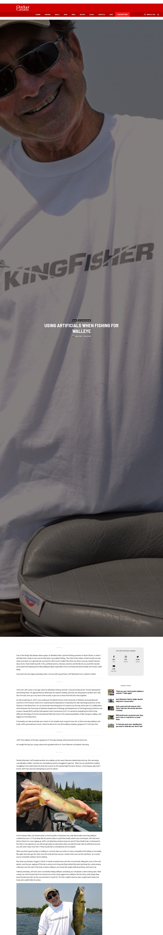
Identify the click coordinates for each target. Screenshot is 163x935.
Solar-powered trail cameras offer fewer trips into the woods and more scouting (129, 708)
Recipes (82, 14)
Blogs (92, 14)
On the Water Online (84, 320)
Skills (57, 14)
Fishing (37, 14)
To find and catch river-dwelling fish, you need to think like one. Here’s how (129, 725)
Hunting (47, 14)
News (73, 14)
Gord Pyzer (78, 336)
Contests (101, 14)
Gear (65, 14)
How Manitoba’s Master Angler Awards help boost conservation (129, 700)
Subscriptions (122, 14)
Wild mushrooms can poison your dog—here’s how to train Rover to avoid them (130, 717)
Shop (111, 14)
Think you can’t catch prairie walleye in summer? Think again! (129, 692)
